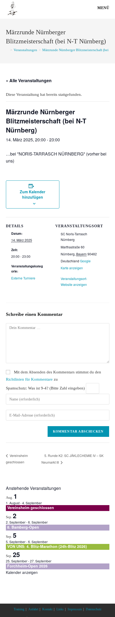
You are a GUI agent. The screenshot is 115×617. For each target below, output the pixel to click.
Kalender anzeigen (22, 572)
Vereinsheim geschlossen (30, 507)
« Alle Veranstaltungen (29, 80)
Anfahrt (33, 609)
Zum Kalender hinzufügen (32, 194)
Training (19, 609)
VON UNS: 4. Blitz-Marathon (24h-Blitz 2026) (47, 546)
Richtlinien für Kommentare (29, 379)
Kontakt (47, 609)
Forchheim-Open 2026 (27, 566)
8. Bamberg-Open (23, 527)
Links (60, 609)
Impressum (75, 609)
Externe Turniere (23, 278)
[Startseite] (7, 50)
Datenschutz (93, 609)
